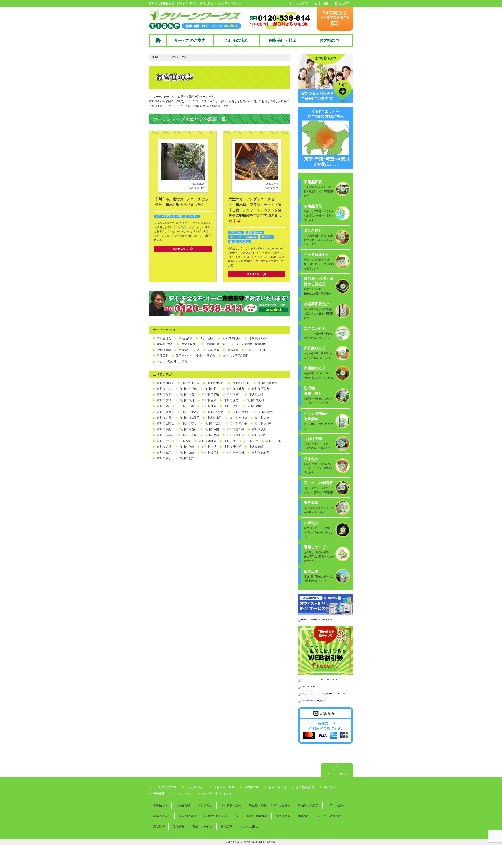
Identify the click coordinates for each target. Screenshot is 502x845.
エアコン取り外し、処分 (172, 361)
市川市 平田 (212, 429)
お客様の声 (251, 787)
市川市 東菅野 (241, 411)
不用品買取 (185, 338)
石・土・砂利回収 (239, 241)
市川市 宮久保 (235, 429)
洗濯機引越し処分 (217, 344)
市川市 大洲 (262, 417)
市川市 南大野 (266, 411)
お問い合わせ (277, 787)
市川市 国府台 (165, 423)
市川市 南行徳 (238, 417)
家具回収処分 (254, 232)
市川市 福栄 (184, 441)
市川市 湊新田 (165, 411)
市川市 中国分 (216, 382)
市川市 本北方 (207, 441)
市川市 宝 (163, 441)
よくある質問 (305, 787)
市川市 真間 (164, 400)
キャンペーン (183, 793)
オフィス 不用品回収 (235, 355)
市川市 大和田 (235, 435)
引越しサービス (255, 349)
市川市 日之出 (213, 423)
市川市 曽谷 (189, 423)
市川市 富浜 (164, 458)
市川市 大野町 (263, 423)
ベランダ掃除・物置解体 (169, 216)
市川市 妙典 (212, 435)
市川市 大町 (259, 429)
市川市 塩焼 (271, 187)
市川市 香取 (209, 400)
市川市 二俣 (273, 441)
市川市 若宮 (256, 446)
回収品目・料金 (224, 787)
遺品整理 (232, 349)
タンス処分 (207, 338)
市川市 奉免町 (235, 452)
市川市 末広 (231, 400)
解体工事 (162, 355)
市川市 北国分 (216, 411)
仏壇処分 (178, 826)
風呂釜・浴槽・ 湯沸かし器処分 (195, 355)
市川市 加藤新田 (267, 382)
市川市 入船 (164, 417)
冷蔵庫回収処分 (258, 338)
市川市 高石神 (188, 429)
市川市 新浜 (164, 394)
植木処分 (193, 216)
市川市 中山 (164, 388)
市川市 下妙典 (260, 388)
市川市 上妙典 (235, 388)
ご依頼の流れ (195, 787)
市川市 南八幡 (238, 423)
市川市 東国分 (255, 406)
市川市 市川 (186, 400)
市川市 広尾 (189, 435)
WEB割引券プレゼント (217, 793)
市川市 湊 (163, 406)
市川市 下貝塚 (190, 382)
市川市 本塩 (186, 394)
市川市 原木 (256, 394)
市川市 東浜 (214, 417)
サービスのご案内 (164, 787)
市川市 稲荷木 (210, 452)
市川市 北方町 (188, 458)
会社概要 (159, 793)
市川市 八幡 (164, 446)
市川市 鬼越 (186, 446)
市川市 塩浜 (209, 446)
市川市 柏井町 (165, 382)
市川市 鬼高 (164, 452)
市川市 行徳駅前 (189, 417)
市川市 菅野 (231, 406)
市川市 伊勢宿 (210, 394)
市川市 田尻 (251, 441)
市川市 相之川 (241, 382)
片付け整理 (164, 349)
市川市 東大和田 (256, 400)
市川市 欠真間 (260, 452)
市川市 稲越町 (190, 411)
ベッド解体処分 (231, 338)
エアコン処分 (335, 805)
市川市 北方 (209, 406)
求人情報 (329, 787)
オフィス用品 (249, 826)
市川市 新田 (234, 394)
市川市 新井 (212, 388)
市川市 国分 (259, 435)
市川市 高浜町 (165, 435)
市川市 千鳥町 (232, 446)
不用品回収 (236, 232)
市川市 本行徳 (188, 388)
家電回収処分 (189, 344)
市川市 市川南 (196, 187)
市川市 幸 (230, 441)
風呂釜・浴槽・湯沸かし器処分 (269, 805)
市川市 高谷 (164, 429)
